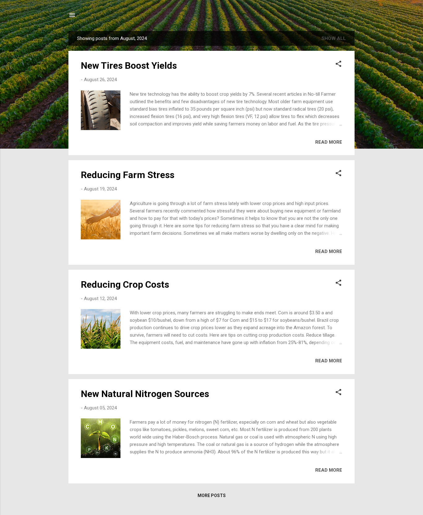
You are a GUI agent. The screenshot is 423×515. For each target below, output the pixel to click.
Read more (328, 142)
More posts (212, 495)
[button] (338, 65)
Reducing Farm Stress (127, 174)
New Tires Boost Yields (129, 65)
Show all (333, 38)
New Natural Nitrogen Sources (145, 393)
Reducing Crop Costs (125, 284)
